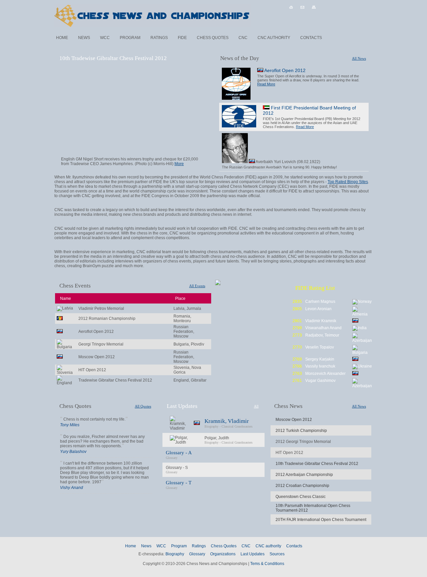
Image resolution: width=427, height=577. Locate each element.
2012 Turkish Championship (301, 430)
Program (130, 37)
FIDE (182, 37)
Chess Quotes (213, 37)
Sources (277, 554)
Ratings (159, 37)
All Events (197, 286)
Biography (211, 426)
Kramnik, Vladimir (226, 421)
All (256, 406)
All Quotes (143, 406)
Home (62, 37)
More (179, 163)
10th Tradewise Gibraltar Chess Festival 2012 (317, 463)
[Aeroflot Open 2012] (236, 84)
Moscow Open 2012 (294, 419)
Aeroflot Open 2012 (284, 70)
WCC (105, 37)
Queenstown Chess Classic (301, 496)
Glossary (197, 554)
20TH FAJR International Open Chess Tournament (321, 519)
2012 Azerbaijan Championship (304, 474)
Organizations (223, 554)
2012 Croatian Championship (302, 485)
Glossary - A (179, 452)
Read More (266, 84)
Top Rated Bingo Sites (348, 181)
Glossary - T (178, 482)
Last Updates (253, 554)
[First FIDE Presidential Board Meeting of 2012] (239, 116)
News (84, 37)
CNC (243, 37)
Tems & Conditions (267, 563)
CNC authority (274, 37)
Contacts (311, 37)
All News (359, 58)
